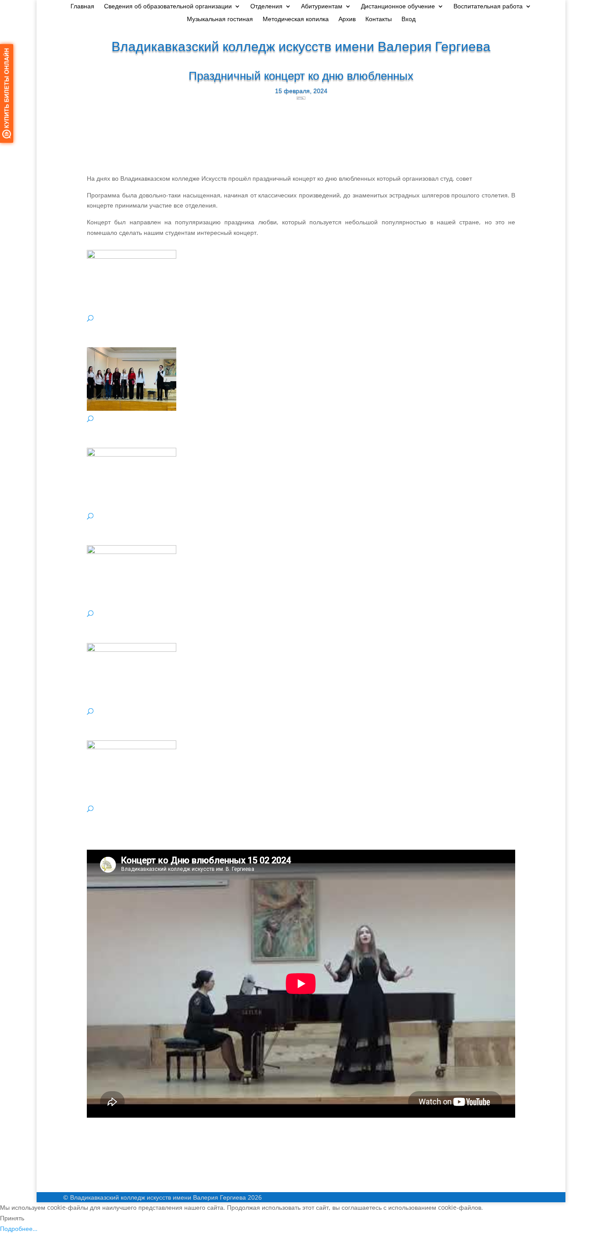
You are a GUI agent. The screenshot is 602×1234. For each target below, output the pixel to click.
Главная (82, 7)
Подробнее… (18, 1228)
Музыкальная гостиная (220, 19)
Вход (408, 19)
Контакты (378, 19)
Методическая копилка (296, 19)
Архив (347, 19)
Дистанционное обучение (398, 7)
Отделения (266, 7)
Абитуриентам (321, 7)
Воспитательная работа (488, 7)
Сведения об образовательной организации (168, 7)
